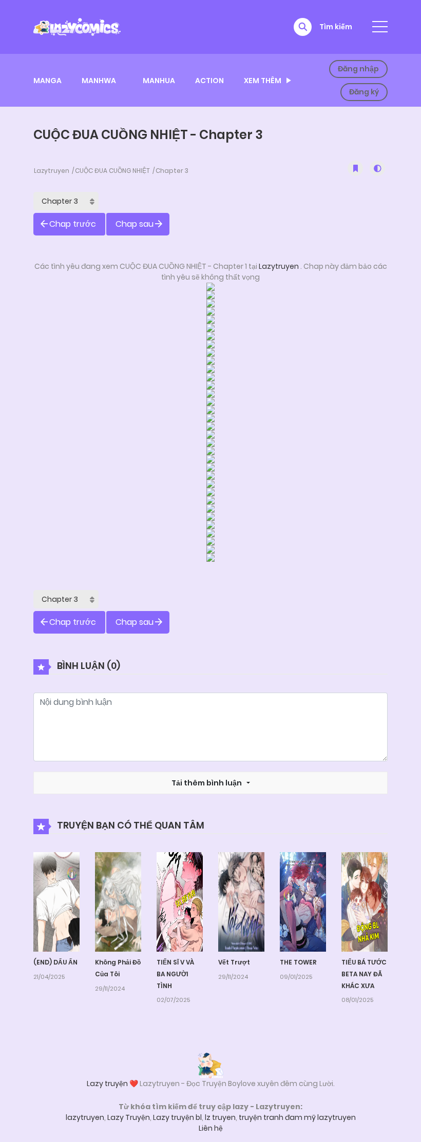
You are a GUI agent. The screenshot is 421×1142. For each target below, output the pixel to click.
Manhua (159, 80)
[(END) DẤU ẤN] (56, 901)
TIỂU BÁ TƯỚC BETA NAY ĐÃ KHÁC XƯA (364, 974)
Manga (47, 80)
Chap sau (135, 224)
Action (209, 80)
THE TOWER (298, 962)
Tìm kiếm (335, 27)
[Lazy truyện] (210, 1065)
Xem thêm (262, 80)
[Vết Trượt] (241, 901)
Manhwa (99, 80)
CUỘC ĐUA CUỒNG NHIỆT (112, 170)
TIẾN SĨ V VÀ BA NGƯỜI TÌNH (175, 974)
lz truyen (220, 1117)
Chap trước (72, 224)
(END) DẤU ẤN (55, 962)
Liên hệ (211, 1128)
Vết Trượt (234, 962)
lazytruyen (85, 1117)
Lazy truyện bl (177, 1117)
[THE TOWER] (303, 901)
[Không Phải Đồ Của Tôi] (118, 901)
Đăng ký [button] (364, 92)
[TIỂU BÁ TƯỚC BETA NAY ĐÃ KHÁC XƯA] (364, 901)
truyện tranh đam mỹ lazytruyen (297, 1117)
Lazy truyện (107, 1083)
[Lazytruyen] (77, 26)
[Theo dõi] (355, 168)
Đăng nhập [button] (358, 69)
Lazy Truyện (128, 1117)
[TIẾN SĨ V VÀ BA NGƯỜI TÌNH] (180, 901)
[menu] (380, 26)
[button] (303, 27)
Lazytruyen (51, 170)
